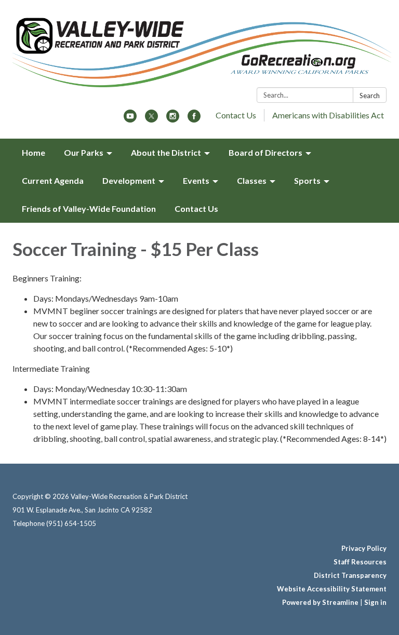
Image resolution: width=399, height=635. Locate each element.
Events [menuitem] (196, 180)
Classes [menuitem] (252, 180)
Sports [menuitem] (307, 180)
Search (370, 95)
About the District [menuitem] (166, 152)
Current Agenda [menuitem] (53, 180)
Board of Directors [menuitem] (265, 152)
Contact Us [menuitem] (196, 208)
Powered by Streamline (320, 602)
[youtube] (130, 119)
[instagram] (172, 119)
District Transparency (350, 575)
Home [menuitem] (33, 152)
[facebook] (194, 119)
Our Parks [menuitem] (83, 152)
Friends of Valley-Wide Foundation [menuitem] (89, 208)
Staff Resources (360, 562)
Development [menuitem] (128, 180)
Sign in (375, 602)
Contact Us (236, 115)
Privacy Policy (364, 548)
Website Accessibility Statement (332, 589)
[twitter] (151, 119)
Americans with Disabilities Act (328, 115)
